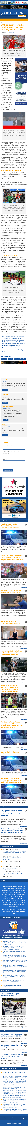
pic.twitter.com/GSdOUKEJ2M (11, 347)
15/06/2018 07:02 (6, 426)
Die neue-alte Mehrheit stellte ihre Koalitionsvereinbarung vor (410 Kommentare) (14, 1096)
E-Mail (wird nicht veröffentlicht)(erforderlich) (11, 452)
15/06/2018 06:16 (6, 396)
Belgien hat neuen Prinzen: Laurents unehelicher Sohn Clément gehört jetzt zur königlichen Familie (15, 967)
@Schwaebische (7, 345)
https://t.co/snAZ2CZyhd (12, 343)
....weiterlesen (23, 552)
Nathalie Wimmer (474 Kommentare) (12, 1084)
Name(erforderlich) (7, 446)
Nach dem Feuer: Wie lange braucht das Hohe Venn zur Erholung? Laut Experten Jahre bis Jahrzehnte (15, 962)
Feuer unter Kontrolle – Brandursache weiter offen (14, 952)
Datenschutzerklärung (18, 1118)
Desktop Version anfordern (14, 1123)
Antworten (5, 402)
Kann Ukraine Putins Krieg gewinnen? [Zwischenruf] (12, 858)
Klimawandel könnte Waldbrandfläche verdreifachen (12, 985)
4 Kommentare (10, 32)
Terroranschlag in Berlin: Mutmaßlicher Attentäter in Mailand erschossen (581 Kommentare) (15, 1076)
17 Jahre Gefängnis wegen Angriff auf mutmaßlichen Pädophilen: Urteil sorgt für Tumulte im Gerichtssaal (15, 852)
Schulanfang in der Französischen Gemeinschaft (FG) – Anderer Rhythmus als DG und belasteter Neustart (14, 976)
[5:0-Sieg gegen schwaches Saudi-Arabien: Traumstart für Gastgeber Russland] (14, 41)
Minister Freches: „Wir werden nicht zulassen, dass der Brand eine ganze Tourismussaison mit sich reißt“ (14, 957)
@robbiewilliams (7, 340)
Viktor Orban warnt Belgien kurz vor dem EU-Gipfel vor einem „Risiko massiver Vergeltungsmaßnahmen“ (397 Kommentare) (15, 1101)
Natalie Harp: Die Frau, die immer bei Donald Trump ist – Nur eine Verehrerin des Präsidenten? (14, 981)
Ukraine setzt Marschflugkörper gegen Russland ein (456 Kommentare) (14, 1087)
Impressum (7, 1118)
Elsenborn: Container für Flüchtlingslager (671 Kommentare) (14, 1073)
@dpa (21, 343)
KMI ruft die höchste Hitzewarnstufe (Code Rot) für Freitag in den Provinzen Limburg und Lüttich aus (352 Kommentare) (14, 1106)
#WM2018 (15, 345)
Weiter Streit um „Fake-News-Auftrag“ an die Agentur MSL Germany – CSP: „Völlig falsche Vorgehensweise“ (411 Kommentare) (14, 1092)
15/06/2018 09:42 (7, 408)
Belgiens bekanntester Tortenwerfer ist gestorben (12, 874)
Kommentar (5, 459)
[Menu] (2, 20)
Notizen (3, 23)
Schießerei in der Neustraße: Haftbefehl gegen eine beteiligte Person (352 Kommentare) (15, 1110)
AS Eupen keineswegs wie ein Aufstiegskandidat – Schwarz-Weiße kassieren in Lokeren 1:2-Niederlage (15, 971)
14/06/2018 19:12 (6, 381)
